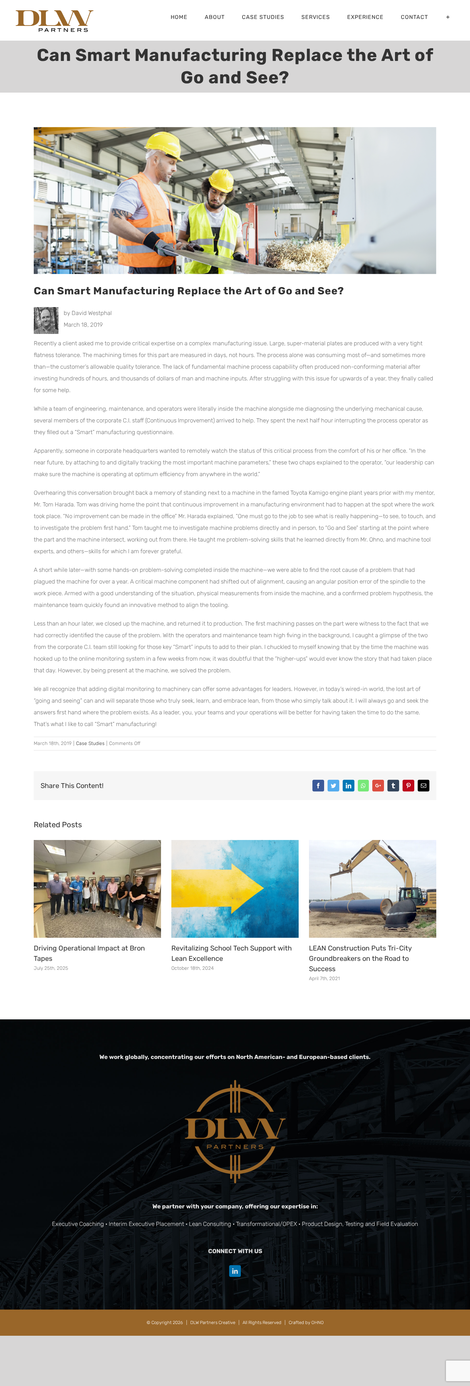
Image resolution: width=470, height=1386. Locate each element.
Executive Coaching (78, 1223)
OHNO (317, 1322)
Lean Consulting (210, 1223)
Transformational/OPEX (266, 1223)
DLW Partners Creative (212, 1322)
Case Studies (90, 743)
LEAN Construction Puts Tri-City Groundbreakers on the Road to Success (360, 958)
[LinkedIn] (235, 1271)
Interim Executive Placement (146, 1223)
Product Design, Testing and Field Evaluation (360, 1223)
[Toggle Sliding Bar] (448, 17)
